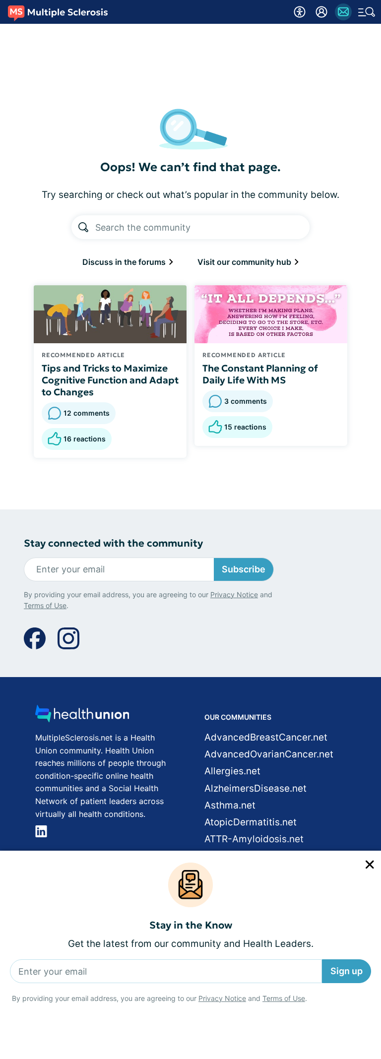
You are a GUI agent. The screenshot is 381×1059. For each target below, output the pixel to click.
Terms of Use (283, 998)
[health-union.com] (82, 716)
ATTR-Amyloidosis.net (254, 839)
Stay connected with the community (113, 543)
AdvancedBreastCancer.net (265, 737)
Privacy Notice (222, 998)
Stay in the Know (190, 925)
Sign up (346, 971)
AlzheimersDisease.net (255, 788)
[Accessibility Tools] (300, 12)
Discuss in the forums (125, 262)
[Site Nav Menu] (366, 12)
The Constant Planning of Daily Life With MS (260, 374)
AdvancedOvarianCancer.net (268, 754)
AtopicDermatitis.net (250, 822)
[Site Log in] (321, 12)
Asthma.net (229, 805)
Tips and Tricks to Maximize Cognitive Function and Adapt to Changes (110, 380)
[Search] (83, 227)
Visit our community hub (245, 262)
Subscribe (243, 569)
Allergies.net (232, 771)
